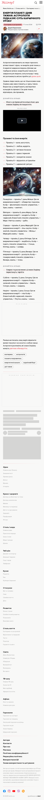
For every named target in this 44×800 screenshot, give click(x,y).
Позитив (6, 641)
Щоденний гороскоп (10, 732)
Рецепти (6, 574)
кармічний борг (29, 363)
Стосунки (7, 588)
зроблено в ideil (34, 796)
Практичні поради (9, 533)
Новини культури (9, 705)
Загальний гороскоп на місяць (13, 722)
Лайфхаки (6, 563)
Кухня (5, 571)
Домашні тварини (9, 557)
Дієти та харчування (10, 510)
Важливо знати (8, 621)
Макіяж (5, 503)
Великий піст (7, 665)
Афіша (6, 699)
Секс (4, 594)
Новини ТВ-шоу (8, 682)
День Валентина (8, 655)
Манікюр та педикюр (10, 507)
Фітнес (5, 520)
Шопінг (5, 543)
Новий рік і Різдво (9, 658)
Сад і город (7, 560)
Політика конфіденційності (15, 753)
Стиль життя (9, 629)
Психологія (7, 618)
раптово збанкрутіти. (18, 349)
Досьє (5, 480)
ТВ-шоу (6, 679)
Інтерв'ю (6, 486)
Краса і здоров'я (10, 494)
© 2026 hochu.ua (9, 796)
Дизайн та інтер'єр (9, 554)
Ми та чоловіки (8, 591)
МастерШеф (7, 688)
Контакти (7, 743)
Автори (6, 740)
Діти (4, 601)
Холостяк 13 (7, 685)
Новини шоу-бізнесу (10, 470)
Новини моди (7, 530)
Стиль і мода (9, 527)
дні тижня (8, 367)
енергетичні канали (12, 363)
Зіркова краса (7, 477)
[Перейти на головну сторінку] (8, 2)
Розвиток (7, 608)
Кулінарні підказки (9, 580)
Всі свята (6, 671)
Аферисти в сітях (9, 691)
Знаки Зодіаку (8, 729)
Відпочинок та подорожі (11, 635)
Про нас (6, 747)
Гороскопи (8, 713)
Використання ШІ (11, 760)
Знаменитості (8, 473)
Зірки (5, 467)
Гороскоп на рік (8, 725)
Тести (5, 638)
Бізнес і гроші (7, 611)
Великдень (7, 668)
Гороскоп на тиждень (10, 719)
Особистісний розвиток (11, 614)
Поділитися (39, 29)
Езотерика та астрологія (12, 24)
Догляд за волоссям (10, 500)
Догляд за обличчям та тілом (13, 497)
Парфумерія (7, 516)
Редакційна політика (12, 757)
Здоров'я (6, 513)
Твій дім (6, 551)
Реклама (7, 750)
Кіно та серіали (8, 702)
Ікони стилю (7, 537)
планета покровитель (13, 358)
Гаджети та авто (8, 644)
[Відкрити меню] (40, 2)
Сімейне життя (8, 597)
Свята (5, 652)
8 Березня (6, 661)
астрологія (20, 354)
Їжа (4, 577)
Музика (5, 483)
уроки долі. (36, 76)
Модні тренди (8, 540)
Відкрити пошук (35, 2)
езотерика (9, 354)
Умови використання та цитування (18, 763)
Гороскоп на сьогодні (10, 716)
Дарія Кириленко (14, 28)
